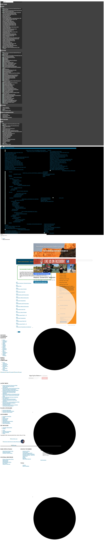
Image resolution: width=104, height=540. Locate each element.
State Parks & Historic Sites (8, 451)
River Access (15, 209)
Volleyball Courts (20, 219)
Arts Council (5, 463)
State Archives (5, 460)
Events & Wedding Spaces (24, 185)
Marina (11, 197)
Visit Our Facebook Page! (42, 273)
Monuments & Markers (7, 132)
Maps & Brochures (5, 348)
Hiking (10, 192)
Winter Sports (16, 221)
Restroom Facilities (21, 208)
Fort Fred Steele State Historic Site (9, 24)
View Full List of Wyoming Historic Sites (37, 151)
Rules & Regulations (6, 140)
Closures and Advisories (5, 365)
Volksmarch (15, 218)
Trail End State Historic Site (8, 44)
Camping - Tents (17, 180)
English (6, 235)
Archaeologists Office (7, 462)
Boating (12, 178)
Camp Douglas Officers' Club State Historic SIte (12, 18)
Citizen (24, 457)
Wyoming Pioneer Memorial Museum (10, 45)
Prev (19, 332)
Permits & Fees (5, 114)
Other (10, 222)
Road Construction (5, 370)
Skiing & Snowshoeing (21, 213)
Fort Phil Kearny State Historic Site (9, 25)
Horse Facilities (18, 195)
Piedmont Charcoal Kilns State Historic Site (11, 37)
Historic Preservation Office (8, 459)
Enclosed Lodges (18, 184)
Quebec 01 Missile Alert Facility (9, 39)
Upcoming (3, 105)
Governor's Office (26, 451)
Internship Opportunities (7, 135)
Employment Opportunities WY (9, 133)
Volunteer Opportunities (7, 134)
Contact (4, 142)
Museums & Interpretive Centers (30, 199)
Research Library (19, 207)
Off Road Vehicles (19, 200)
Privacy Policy (25, 452)
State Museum (5, 461)
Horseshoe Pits (17, 196)
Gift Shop (12, 190)
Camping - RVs (15, 182)
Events (4, 109)
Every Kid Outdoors (6, 137)
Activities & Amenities (5, 341)
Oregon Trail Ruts (6, 36)
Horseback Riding (19, 194)
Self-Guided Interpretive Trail (29, 211)
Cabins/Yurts (15, 179)
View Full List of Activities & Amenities (33, 173)
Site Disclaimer (43, 460)
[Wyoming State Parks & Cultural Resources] (11, 441)
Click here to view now (41, 282)
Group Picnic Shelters (22, 191)
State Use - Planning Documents (9, 139)
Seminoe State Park (6, 41)
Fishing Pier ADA (18, 187)
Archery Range (17, 174)
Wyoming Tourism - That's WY (29, 455)
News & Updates (6, 107)
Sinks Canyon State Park (7, 42)
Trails (10, 171)
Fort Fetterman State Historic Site (9, 23)
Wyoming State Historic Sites (8, 411)
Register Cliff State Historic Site (9, 40)
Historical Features (21, 193)
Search (1, 1)
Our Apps (61, 197)
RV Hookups (15, 210)
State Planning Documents (8, 421)
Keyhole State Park (6, 32)
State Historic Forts (6, 129)
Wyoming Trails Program (68, 170)
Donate (4, 127)
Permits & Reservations (6, 112)
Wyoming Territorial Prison (8, 46)
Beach (10, 175)
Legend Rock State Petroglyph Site (9, 33)
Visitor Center (17, 217)
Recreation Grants (6, 141)
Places (2, 6)
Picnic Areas (15, 204)
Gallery (4, 343)
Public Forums (5, 138)
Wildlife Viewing (19, 220)
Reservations (5, 116)
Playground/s (16, 205)
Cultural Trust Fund (6, 464)
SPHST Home (3, 4)
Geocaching (14, 188)
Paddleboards (16, 202)
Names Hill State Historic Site (8, 35)
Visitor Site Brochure (7, 136)
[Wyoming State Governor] (23, 443)
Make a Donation (4, 355)
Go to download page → (39, 258)
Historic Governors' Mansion (8, 29)
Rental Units (5, 420)
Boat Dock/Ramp (18, 177)
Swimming (13, 216)
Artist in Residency (6, 108)
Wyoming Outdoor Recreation (34, 224)
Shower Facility (18, 212)
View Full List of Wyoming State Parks (36, 150)
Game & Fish (25, 456)
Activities (3, 50)
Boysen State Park (6, 16)
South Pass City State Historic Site (9, 43)
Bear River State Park (7, 15)
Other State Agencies (27, 458)
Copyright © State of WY (27, 453)
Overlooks (13, 201)
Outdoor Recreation (6, 452)
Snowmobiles (15, 214)
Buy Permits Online (6, 115)
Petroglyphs (15, 203)
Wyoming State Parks (7, 410)
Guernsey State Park (6, 27)
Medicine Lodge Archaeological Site (10, 34)
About (4, 342)
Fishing (11, 186)
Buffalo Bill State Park (7, 17)
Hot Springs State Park (7, 30)
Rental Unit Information (7, 117)
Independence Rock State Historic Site (10, 31)
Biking (10, 176)
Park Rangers (4, 119)
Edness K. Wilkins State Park (8, 21)
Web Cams (5, 143)
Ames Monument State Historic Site (10, 14)
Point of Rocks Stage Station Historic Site (11, 38)
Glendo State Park (6, 26)
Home (4, 339)
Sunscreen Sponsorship (24, 229)
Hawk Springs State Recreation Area (10, 28)
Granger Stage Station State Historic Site (15, 167)
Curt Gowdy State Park (7, 20)
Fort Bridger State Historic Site (9, 22)
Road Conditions (5, 363)
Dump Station (16, 183)
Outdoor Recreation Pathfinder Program (10, 130)
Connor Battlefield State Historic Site (10, 19)
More (1, 121)
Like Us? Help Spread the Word (9, 128)
